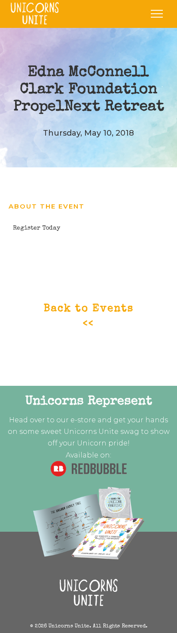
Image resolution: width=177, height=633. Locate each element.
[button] (157, 13)
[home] (32, 13)
